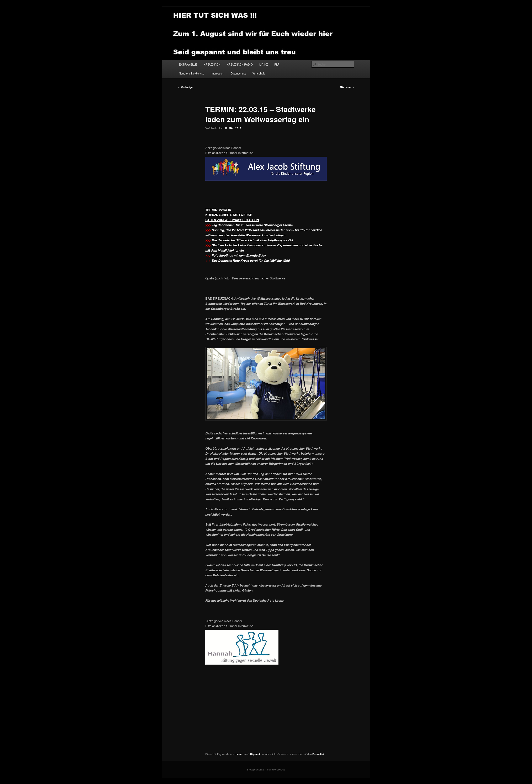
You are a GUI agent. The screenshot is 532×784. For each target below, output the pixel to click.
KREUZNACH (212, 64)
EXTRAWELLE (188, 64)
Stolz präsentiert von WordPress (266, 769)
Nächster (347, 87)
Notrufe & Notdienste (191, 73)
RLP (277, 64)
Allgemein (255, 754)
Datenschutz (238, 73)
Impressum (217, 73)
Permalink (318, 754)
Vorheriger (185, 87)
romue (238, 754)
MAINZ (263, 64)
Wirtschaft (258, 73)
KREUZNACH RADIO (240, 64)
